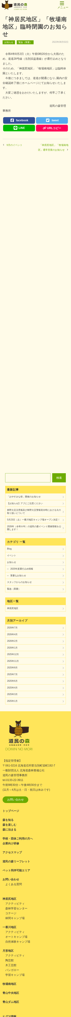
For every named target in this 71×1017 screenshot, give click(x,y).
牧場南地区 (9, 983)
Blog (9, 548)
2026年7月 (12, 627)
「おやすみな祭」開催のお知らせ (24, 496)
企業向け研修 (11, 843)
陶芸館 (9, 960)
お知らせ (8, 42)
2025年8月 (12, 667)
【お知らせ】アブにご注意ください (25, 503)
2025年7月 (12, 674)
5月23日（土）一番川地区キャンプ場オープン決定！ (33, 519)
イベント (11, 555)
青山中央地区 (11, 992)
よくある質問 (13, 884)
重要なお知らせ (18, 575)
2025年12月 (13, 654)
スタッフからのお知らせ (19, 582)
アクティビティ (15, 903)
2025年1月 (12, 701)
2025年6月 (12, 681)
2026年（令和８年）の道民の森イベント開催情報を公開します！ (34, 528)
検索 (59, 477)
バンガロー (12, 970)
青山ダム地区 (11, 1001)
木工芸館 (10, 965)
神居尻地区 (12, 608)
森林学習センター (16, 908)
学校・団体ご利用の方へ (18, 838)
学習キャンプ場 (15, 974)
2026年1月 (12, 647)
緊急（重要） (25, 42)
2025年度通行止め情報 (21, 568)
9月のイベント (14, 145)
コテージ (10, 913)
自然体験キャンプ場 (17, 941)
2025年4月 (12, 687)
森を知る (8, 819)
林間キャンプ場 (15, 918)
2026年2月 (12, 641)
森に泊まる (9, 829)
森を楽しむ (9, 824)
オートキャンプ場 (16, 936)
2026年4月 (12, 634)
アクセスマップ (12, 852)
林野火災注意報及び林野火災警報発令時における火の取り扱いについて (34, 511)
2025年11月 (13, 661)
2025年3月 (12, 694)
